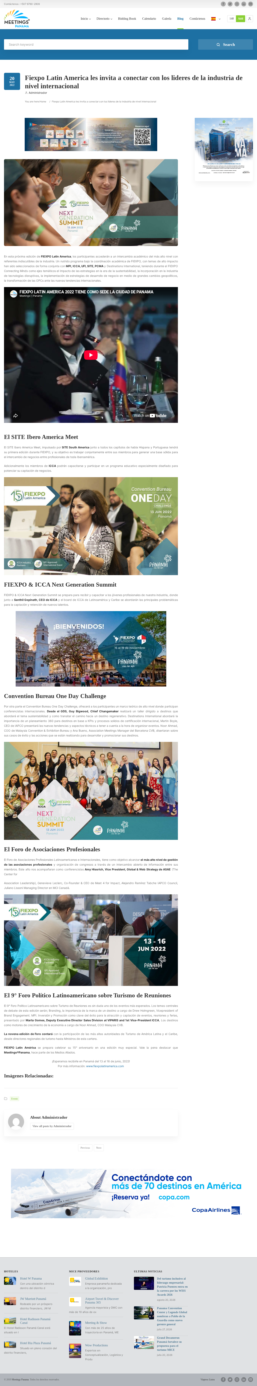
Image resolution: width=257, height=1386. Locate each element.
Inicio (84, 18)
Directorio (103, 18)
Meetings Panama (20, 1379)
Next (98, 1147)
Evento (14, 1098)
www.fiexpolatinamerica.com (105, 1066)
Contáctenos (197, 18)
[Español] (215, 23)
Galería (166, 18)
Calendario (149, 18)
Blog (180, 18)
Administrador (38, 92)
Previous (85, 1147)
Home (43, 101)
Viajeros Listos (208, 1379)
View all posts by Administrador (52, 1126)
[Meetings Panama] (17, 18)
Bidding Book (127, 18)
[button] (249, 18)
